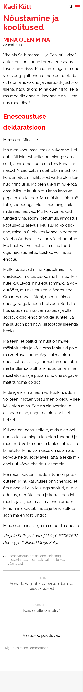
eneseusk (36, 560)
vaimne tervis (54, 560)
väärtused (15, 563)
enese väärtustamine (23, 556)
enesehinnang (50, 556)
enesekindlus (17, 560)
